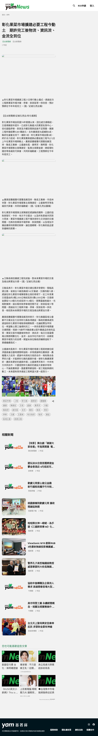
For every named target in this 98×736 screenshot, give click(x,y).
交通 (12, 414)
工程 (16, 401)
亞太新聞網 (6, 41)
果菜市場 (7, 401)
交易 (22, 405)
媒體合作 (90, 729)
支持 (23, 410)
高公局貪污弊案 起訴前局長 (46, 666)
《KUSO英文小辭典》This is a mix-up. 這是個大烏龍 (9, 691)
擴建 (5, 405)
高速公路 (18, 419)
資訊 (46, 410)
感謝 (29, 405)
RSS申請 (82, 5)
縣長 (38, 410)
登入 (92, 5)
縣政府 (6, 410)
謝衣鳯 (15, 410)
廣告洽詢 (79, 729)
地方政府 (31, 414)
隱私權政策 (66, 729)
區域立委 (7, 419)
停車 (5, 414)
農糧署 (43, 401)
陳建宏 (13, 405)
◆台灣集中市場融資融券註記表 (46, 691)
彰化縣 (24, 401)
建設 (48, 414)
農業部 (34, 401)
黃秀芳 (37, 405)
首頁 (3, 15)
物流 (40, 414)
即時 (8, 15)
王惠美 (21, 414)
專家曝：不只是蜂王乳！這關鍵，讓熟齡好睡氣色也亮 (28, 666)
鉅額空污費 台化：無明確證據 (10, 666)
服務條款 (54, 729)
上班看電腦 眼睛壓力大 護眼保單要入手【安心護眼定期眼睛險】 (28, 691)
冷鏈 (46, 405)
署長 (31, 410)
